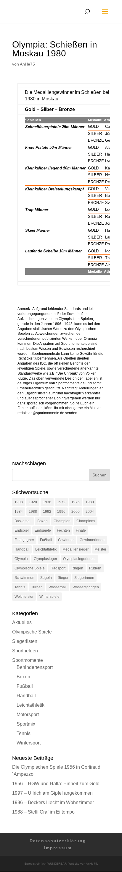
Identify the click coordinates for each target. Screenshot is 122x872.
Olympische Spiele (30, 568)
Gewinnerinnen (92, 540)
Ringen (77, 568)
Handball (22, 549)
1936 (47, 502)
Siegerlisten (24, 641)
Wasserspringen (86, 587)
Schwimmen (24, 578)
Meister (100, 549)
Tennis (20, 587)
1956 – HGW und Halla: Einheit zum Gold (55, 783)
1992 (47, 512)
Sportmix (26, 723)
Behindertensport (35, 667)
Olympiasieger (45, 559)
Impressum (58, 847)
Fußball (46, 540)
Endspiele (43, 530)
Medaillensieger (75, 549)
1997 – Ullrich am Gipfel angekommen (52, 793)
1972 (61, 502)
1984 (19, 512)
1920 (33, 502)
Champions (85, 521)
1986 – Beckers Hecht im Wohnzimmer (53, 802)
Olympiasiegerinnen (79, 559)
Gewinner (66, 540)
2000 (75, 512)
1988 (33, 512)
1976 (75, 502)
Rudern (95, 568)
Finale (81, 530)
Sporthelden (25, 650)
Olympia (21, 559)
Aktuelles (22, 622)
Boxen (42, 521)
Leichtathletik (46, 549)
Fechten (63, 530)
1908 (19, 502)
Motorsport (28, 714)
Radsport (58, 568)
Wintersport (29, 742)
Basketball (23, 521)
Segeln (46, 578)
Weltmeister (24, 597)
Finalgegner (24, 540)
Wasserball (58, 587)
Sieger (63, 578)
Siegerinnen (84, 578)
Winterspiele (49, 597)
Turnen (37, 587)
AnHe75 (27, 64)
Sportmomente (27, 660)
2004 (90, 512)
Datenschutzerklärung (58, 840)
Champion (62, 521)
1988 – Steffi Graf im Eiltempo (43, 811)
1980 (90, 502)
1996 (61, 512)
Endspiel (22, 530)
